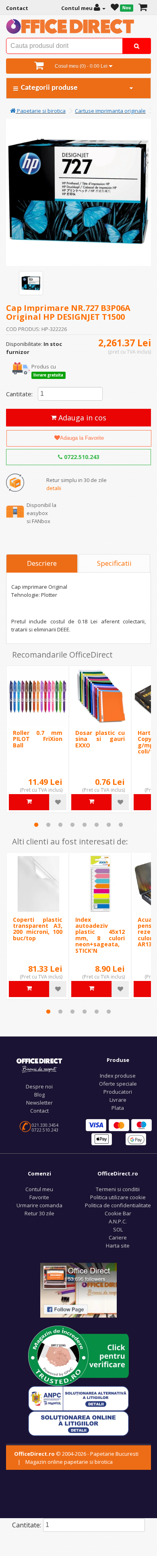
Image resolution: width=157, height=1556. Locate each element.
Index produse (118, 1075)
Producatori (117, 1091)
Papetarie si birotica (41, 110)
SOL (118, 1229)
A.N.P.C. (118, 1221)
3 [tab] (60, 825)
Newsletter (39, 1102)
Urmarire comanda (39, 1205)
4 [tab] (72, 825)
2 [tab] (48, 825)
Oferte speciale (118, 1083)
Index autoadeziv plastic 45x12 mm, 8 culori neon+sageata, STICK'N (100, 935)
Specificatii (114, 563)
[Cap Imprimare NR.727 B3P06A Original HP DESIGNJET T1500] (31, 283)
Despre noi (39, 1086)
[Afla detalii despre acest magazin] (78, 1355)
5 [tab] (84, 825)
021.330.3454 (45, 1125)
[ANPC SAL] (78, 1397)
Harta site (118, 1245)
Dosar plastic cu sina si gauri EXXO (100, 739)
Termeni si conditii (118, 1189)
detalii (53, 488)
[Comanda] (142, 8)
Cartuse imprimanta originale (110, 110)
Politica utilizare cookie (118, 1197)
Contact (39, 1110)
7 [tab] (109, 825)
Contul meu (39, 1189)
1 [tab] (36, 825)
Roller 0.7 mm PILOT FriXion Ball (37, 739)
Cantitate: (19, 394)
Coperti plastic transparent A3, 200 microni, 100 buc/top (37, 929)
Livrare (117, 1099)
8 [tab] (121, 825)
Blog (39, 1094)
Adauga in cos (81, 417)
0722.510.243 (80, 457)
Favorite (39, 1197)
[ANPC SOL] (78, 1422)
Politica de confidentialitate (118, 1205)
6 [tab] (97, 825)
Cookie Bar (118, 1213)
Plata (118, 1107)
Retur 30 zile (39, 1213)
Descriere (42, 563)
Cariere (118, 1237)
